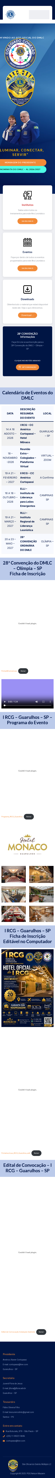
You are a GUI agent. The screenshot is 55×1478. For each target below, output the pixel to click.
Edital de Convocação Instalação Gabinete (18, 1332)
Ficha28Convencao (9, 671)
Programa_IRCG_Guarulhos (12, 817)
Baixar (23, 671)
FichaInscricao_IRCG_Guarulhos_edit (15, 1153)
